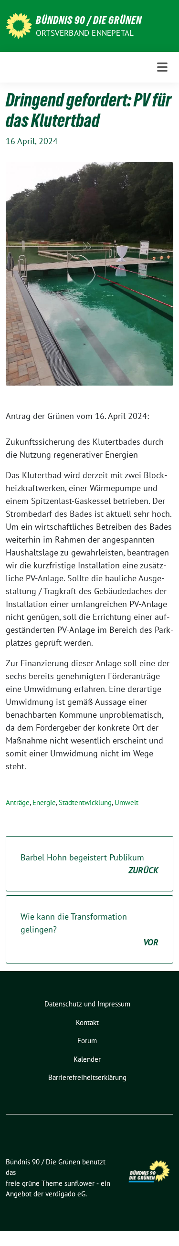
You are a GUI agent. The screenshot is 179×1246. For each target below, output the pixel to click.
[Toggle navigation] (162, 67)
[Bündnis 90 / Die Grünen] (19, 25)
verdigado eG (65, 1193)
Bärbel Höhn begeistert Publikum (89, 864)
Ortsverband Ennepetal (85, 33)
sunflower (79, 1183)
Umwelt (126, 802)
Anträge (18, 802)
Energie (44, 802)
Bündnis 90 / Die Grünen (89, 20)
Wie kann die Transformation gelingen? (89, 929)
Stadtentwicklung (85, 802)
